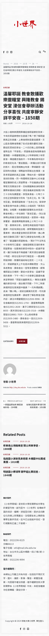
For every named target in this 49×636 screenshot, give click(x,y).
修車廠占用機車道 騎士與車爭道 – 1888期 (21, 447)
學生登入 (40, 621)
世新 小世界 (8, 123)
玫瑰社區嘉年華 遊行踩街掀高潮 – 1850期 (36, 404)
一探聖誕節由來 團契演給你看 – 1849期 (13, 404)
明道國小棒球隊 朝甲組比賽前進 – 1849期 (21, 473)
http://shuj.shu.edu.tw (18, 387)
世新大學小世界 (28, 621)
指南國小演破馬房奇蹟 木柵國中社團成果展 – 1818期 (24, 460)
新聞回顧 (6, 87)
